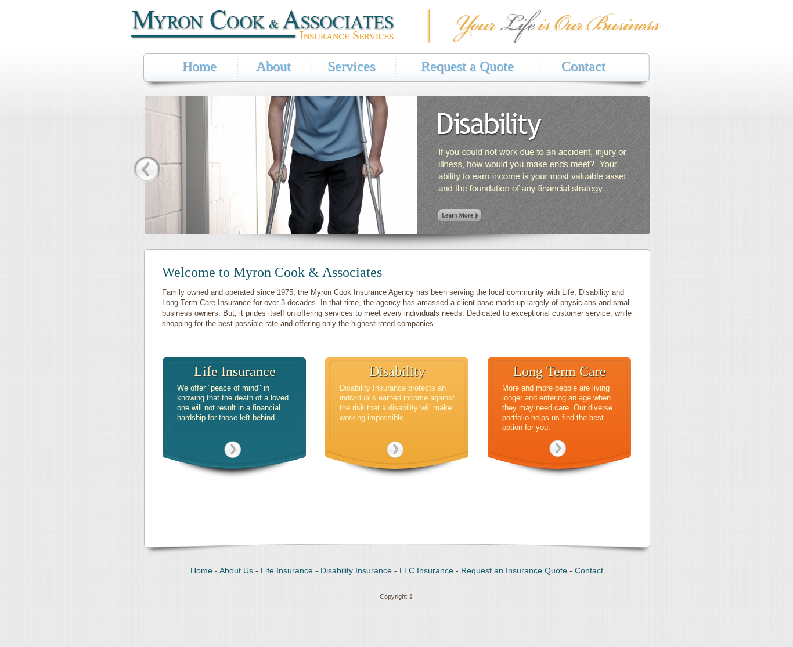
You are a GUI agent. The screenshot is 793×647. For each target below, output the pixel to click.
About (273, 66)
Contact (583, 66)
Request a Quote (467, 66)
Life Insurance (287, 570)
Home (199, 66)
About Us (236, 570)
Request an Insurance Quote (514, 570)
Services (351, 66)
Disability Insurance (356, 570)
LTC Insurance (426, 570)
